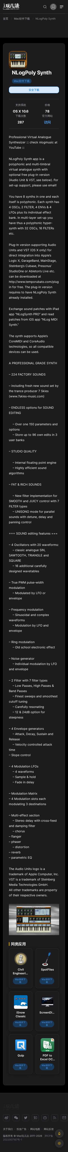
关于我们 (8, 1129)
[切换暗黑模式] (59, 1143)
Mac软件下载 (22, 81)
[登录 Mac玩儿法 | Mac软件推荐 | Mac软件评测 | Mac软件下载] (53, 6)
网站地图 (35, 1129)
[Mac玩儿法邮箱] (64, 1117)
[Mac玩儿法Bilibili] (45, 1117)
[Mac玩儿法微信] (16, 1117)
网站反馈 (49, 1129)
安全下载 (34, 89)
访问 (47, 122)
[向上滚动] (59, 1133)
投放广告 (21, 1129)
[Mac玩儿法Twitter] (25, 1117)
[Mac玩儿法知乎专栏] (35, 1117)
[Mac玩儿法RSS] (54, 1117)
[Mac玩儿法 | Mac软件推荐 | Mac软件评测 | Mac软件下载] (12, 7)
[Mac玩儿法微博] (6, 1117)
